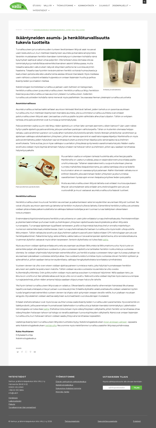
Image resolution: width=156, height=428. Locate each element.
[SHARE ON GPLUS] (26, 352)
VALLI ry (48, 5)
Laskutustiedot (15, 401)
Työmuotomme (65, 5)
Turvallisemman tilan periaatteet (22, 407)
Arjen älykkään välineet (115, 322)
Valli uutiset (80, 30)
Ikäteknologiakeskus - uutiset (60, 30)
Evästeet (137, 421)
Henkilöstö (13, 398)
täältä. (105, 240)
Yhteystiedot (40, 10)
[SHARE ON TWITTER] (18, 352)
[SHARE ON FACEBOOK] (22, 352)
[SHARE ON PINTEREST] (30, 352)
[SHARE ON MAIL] (35, 352)
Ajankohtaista (86, 5)
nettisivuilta (51, 325)
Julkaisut (104, 5)
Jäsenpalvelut (120, 5)
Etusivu (37, 5)
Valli (73, 30)
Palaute (12, 404)
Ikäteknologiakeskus (41, 30)
